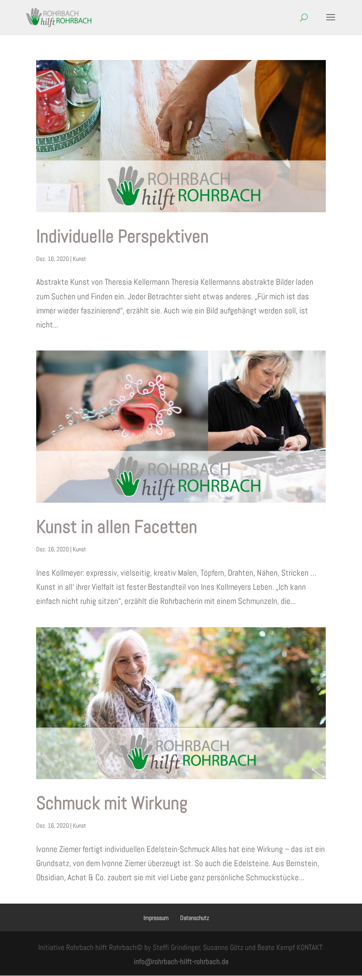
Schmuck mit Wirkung (112, 802)
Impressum (156, 918)
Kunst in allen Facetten (116, 526)
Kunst (79, 259)
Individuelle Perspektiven (122, 236)
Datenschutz (194, 918)
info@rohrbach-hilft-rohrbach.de (181, 961)
